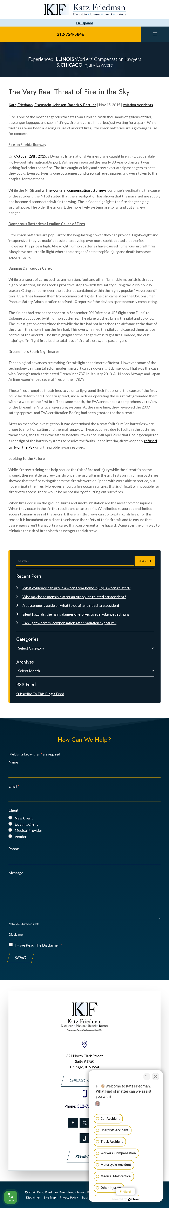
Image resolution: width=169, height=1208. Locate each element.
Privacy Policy (69, 1197)
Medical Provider (28, 830)
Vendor (21, 836)
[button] (155, 33)
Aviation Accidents (138, 104)
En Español (84, 23)
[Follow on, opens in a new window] (84, 1123)
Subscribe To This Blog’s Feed (40, 694)
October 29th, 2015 (30, 156)
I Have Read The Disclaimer (38, 945)
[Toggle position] (146, 1076)
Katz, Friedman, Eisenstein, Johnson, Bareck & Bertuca (52, 104)
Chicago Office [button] (84, 1080)
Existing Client (26, 824)
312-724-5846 (70, 34)
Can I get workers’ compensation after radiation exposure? (69, 623)
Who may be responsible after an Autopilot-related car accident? (74, 596)
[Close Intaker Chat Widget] (155, 1076)
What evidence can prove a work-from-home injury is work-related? (76, 588)
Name (13, 762)
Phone (13, 848)
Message (15, 872)
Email (13, 786)
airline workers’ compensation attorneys (74, 190)
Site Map (50, 1197)
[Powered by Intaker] (134, 1199)
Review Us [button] (84, 1156)
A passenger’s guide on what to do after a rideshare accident (70, 605)
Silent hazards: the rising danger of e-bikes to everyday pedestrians (75, 614)
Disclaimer (16, 934)
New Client (24, 818)
